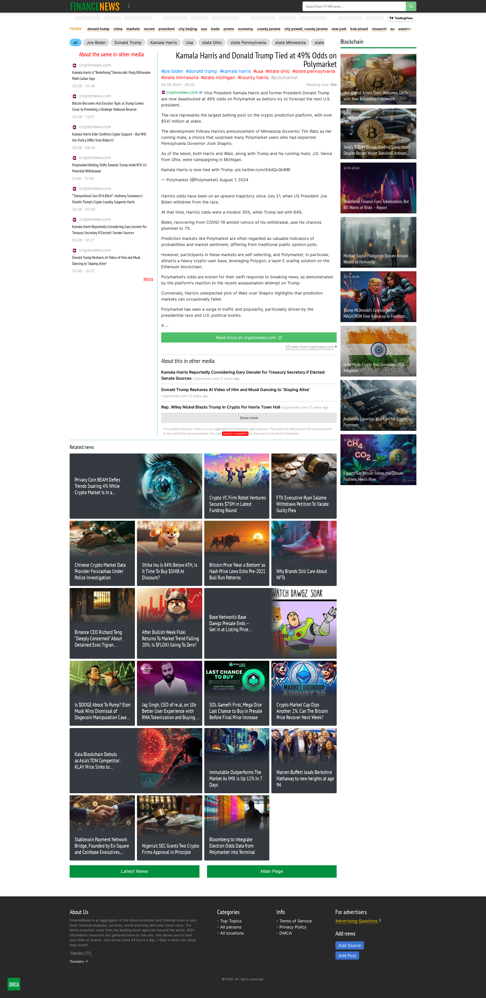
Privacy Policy (293, 926)
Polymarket (286, 77)
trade (215, 29)
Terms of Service (295, 920)
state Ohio (212, 42)
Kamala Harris (163, 42)
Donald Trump (127, 42)
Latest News (134, 871)
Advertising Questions (356, 920)
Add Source (349, 945)
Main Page (271, 871)
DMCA (285, 933)
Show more (249, 418)
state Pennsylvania (248, 42)
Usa (189, 42)
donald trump (98, 29)
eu (392, 29)
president (166, 29)
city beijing (187, 29)
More (148, 278)
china (118, 29)
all (75, 42)
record (149, 29)
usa (204, 29)
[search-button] (411, 6)
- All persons (229, 926)
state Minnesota (290, 42)
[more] (129, 6)
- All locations (230, 933)
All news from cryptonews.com (310, 347)
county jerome (268, 29)
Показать (77, 961)
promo (229, 29)
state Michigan (219, 77)
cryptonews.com (95, 64)
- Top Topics (229, 920)
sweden (404, 29)
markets (133, 29)
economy (245, 29)
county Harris (254, 77)
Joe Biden (96, 42)
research (379, 29)
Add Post (347, 955)
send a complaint (235, 433)
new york (339, 29)
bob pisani (359, 29)
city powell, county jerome (306, 29)
